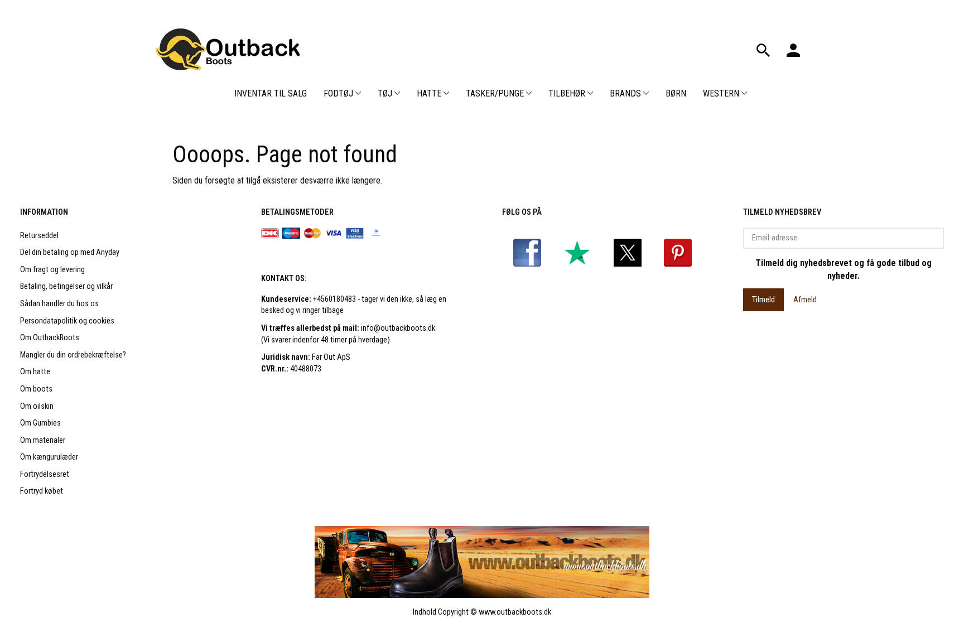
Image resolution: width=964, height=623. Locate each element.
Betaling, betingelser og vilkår (66, 286)
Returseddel (39, 235)
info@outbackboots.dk (398, 328)
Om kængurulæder (49, 457)
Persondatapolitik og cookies (67, 321)
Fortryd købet (41, 491)
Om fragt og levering (52, 269)
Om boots (36, 389)
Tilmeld (763, 299)
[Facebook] (527, 252)
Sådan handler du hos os (59, 303)
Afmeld (805, 299)
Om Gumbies (40, 423)
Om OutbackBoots (49, 337)
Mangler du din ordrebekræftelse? (73, 355)
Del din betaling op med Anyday (69, 252)
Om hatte (35, 371)
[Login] (793, 49)
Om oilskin (37, 406)
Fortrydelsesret (44, 474)
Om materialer (42, 440)
